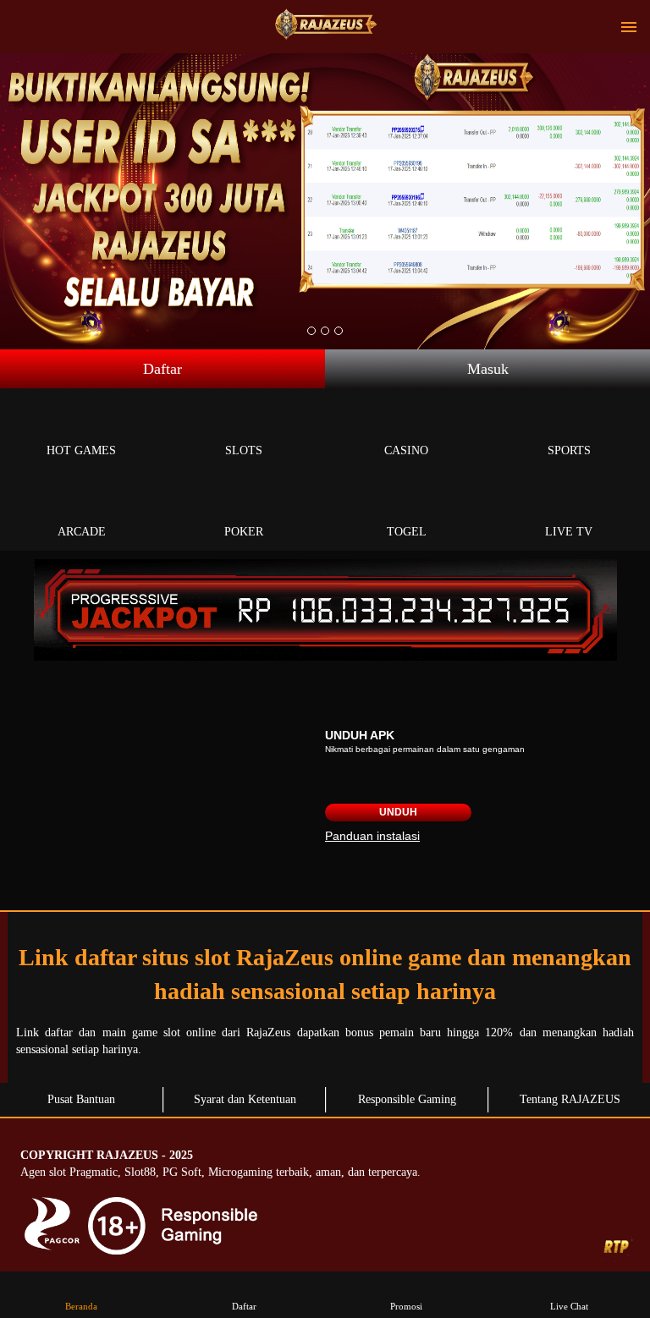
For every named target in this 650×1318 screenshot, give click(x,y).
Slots (243, 450)
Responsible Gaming (407, 1099)
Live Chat (569, 1306)
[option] (311, 331)
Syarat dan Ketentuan (245, 1099)
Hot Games (81, 450)
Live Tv (568, 531)
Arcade (82, 531)
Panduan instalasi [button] (372, 836)
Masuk (488, 368)
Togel (407, 531)
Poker (243, 531)
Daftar (162, 368)
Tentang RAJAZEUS (570, 1099)
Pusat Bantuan (81, 1099)
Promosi (406, 1306)
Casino (406, 450)
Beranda (81, 1306)
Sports (569, 450)
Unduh (398, 812)
